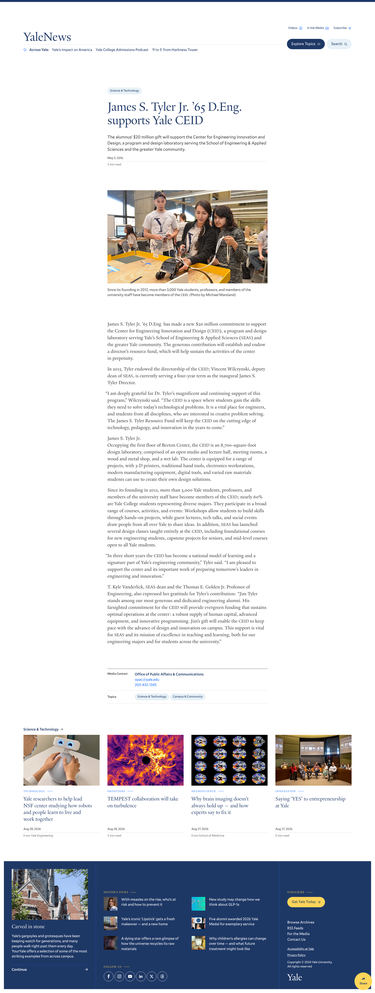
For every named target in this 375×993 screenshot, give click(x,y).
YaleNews (47, 38)
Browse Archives (300, 922)
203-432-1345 (145, 684)
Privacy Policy (296, 955)
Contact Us (296, 939)
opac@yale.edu (147, 679)
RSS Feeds (295, 928)
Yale (294, 978)
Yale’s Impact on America (72, 49)
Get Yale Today (304, 901)
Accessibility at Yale (300, 949)
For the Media (298, 933)
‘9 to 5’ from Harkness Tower (175, 49)
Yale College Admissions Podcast (122, 49)
